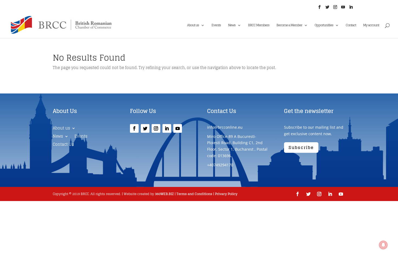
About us (193, 25)
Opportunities (324, 25)
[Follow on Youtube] (177, 128)
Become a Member (289, 25)
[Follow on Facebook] (134, 128)
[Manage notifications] (383, 245)
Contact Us (63, 145)
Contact (351, 25)
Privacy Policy (226, 194)
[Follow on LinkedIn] (166, 128)
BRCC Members (258, 25)
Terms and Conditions (194, 194)
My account (371, 25)
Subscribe (301, 147)
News (232, 25)
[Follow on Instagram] (156, 128)
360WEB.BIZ (164, 194)
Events (216, 25)
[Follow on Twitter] (145, 128)
